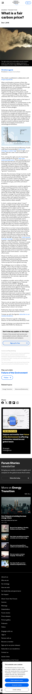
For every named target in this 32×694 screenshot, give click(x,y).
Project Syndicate (6, 79)
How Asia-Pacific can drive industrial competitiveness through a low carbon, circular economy (18, 565)
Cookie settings (17, 689)
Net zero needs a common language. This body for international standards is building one (17, 556)
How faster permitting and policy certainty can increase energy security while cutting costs (19, 538)
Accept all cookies (17, 685)
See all (28, 494)
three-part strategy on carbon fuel (13, 150)
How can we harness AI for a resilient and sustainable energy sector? (19, 547)
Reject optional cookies (17, 680)
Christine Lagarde (7, 70)
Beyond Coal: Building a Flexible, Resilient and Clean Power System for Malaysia (19, 529)
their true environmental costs (13, 159)
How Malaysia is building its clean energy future (13, 517)
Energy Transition (9, 10)
